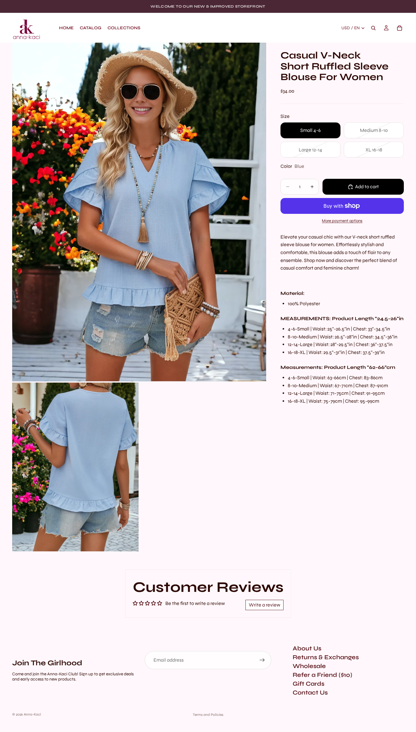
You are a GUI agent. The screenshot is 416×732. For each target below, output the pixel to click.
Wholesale (309, 666)
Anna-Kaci (32, 714)
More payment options (342, 220)
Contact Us (310, 692)
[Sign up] (262, 660)
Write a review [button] (264, 605)
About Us (307, 648)
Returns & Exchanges (326, 657)
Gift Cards (308, 684)
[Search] (373, 28)
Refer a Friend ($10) (322, 675)
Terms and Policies (208, 715)
